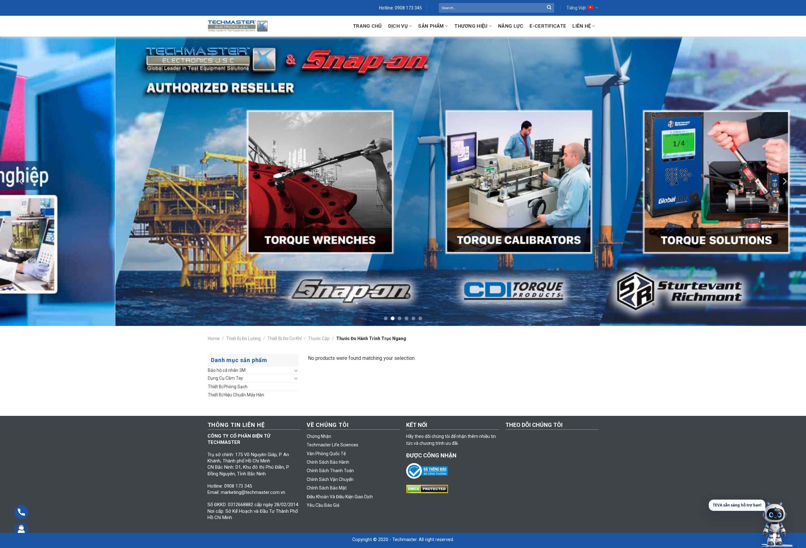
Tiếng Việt (576, 7)
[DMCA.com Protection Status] (428, 488)
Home (214, 338)
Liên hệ (581, 26)
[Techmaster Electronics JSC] (238, 25)
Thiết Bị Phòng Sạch (227, 386)
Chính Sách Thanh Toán (330, 470)
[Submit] (549, 8)
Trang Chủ (367, 26)
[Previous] (21, 181)
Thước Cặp (319, 338)
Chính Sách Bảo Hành (328, 462)
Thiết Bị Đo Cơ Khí (284, 338)
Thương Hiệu (470, 26)
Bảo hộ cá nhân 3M (227, 370)
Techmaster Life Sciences (332, 444)
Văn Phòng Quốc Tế (326, 453)
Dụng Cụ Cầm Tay (225, 378)
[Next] (784, 181)
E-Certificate (548, 26)
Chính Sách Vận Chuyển (330, 479)
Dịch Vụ (398, 26)
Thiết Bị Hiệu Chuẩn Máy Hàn (236, 394)
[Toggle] (295, 370)
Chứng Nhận (319, 436)
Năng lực (510, 26)
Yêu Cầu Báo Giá (323, 505)
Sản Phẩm (431, 26)
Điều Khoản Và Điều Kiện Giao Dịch (340, 496)
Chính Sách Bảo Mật (327, 487)
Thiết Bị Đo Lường (243, 338)
